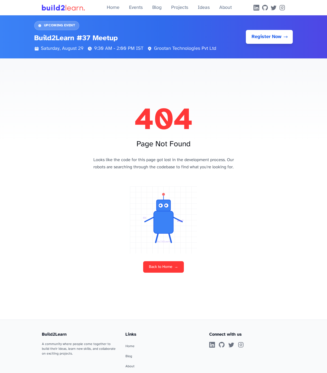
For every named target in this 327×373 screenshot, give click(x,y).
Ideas (204, 7)
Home (113, 7)
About (225, 7)
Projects (179, 7)
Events (136, 7)
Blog (157, 7)
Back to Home (163, 267)
